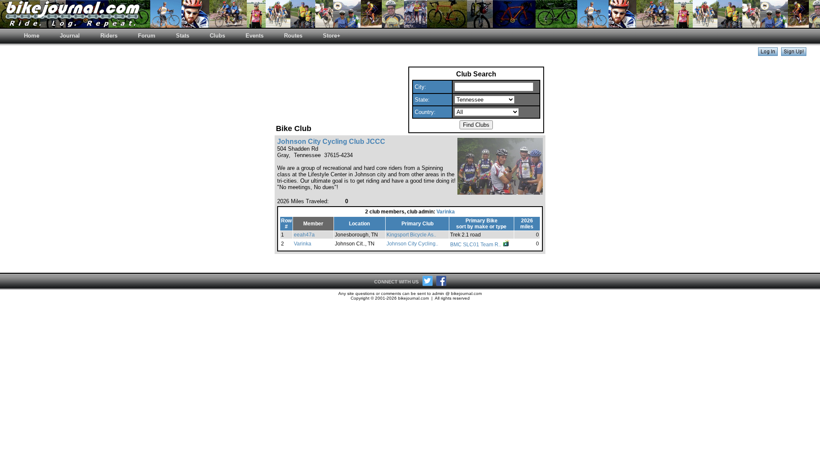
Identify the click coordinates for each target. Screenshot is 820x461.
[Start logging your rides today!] (793, 53)
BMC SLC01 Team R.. (476, 245)
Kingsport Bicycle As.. (411, 235)
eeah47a (304, 235)
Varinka (445, 212)
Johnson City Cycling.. (412, 244)
